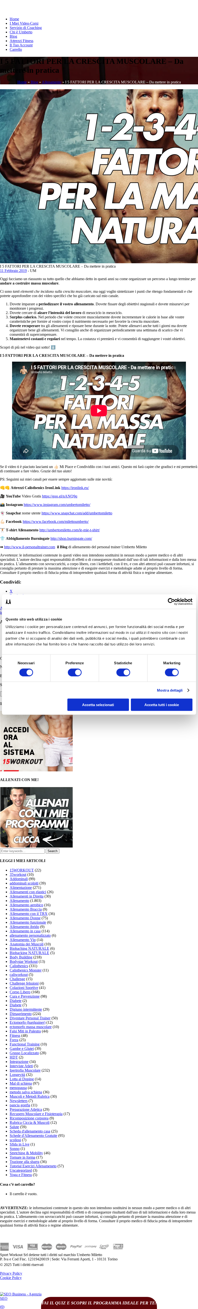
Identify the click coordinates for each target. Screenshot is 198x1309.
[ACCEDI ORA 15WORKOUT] (36, 770)
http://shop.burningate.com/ (71, 538)
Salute (14, 1127)
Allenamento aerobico (26, 905)
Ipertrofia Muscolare (25, 1070)
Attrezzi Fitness (21, 41)
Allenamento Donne (25, 918)
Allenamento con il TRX (29, 914)
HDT (14, 1057)
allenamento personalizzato (30, 935)
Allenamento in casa (25, 931)
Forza (14, 1040)
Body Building (21, 957)
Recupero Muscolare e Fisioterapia (36, 1114)
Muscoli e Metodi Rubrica (30, 1096)
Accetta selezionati (98, 705)
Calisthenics (19, 966)
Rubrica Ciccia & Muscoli (30, 1122)
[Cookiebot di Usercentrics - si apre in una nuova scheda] (171, 601)
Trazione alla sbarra (24, 1162)
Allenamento (51, 82)
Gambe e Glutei (22, 1048)
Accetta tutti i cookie (161, 705)
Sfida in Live (19, 1144)
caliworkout (19, 975)
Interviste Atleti (21, 1066)
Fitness (15, 1035)
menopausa (18, 1088)
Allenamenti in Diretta (26, 896)
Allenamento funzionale (28, 922)
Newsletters (19, 1101)
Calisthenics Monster (26, 970)
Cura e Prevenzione (25, 996)
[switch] (75, 672)
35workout (18, 874)
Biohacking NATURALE (29, 953)
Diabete (15, 1001)
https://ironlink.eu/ (75, 488)
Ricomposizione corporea (29, 1118)
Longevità (17, 1075)
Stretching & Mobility (26, 1153)
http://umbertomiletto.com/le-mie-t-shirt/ (69, 530)
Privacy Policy (11, 1273)
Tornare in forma (22, 1157)
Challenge (17, 979)
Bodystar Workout (24, 961)
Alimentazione (21, 887)
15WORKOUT (22, 870)
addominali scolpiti (24, 883)
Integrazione (19, 1062)
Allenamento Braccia (26, 909)
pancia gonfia (20, 1105)
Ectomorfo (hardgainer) (27, 1022)
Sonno (15, 1149)
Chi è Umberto (21, 32)
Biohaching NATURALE (29, 948)
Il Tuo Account (21, 45)
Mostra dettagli (170, 690)
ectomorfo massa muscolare (31, 1027)
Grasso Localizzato (24, 1053)
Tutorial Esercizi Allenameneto (33, 1166)
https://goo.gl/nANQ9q (59, 496)
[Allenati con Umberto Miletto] (36, 846)
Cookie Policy (11, 1278)
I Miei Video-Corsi (24, 23)
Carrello (16, 49)
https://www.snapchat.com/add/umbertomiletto (77, 513)
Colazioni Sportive (24, 988)
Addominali (19, 879)
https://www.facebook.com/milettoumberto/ (56, 521)
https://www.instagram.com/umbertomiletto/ (57, 505)
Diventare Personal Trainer (30, 1018)
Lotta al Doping (22, 1079)
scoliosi (15, 1140)
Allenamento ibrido (24, 927)
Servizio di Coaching (26, 28)
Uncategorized (21, 1170)
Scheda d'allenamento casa (30, 1131)
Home (14, 19)
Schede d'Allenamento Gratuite (33, 1135)
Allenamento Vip (23, 940)
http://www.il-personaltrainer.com (29, 547)
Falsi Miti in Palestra (25, 1031)
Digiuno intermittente (26, 1009)
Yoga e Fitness (21, 1175)
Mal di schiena (21, 1083)
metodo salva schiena (26, 1092)
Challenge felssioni (24, 983)
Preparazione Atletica (26, 1109)
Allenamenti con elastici (28, 892)
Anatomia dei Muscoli (26, 944)
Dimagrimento (21, 1014)
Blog (13, 36)
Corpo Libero (20, 992)
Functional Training (25, 1044)
